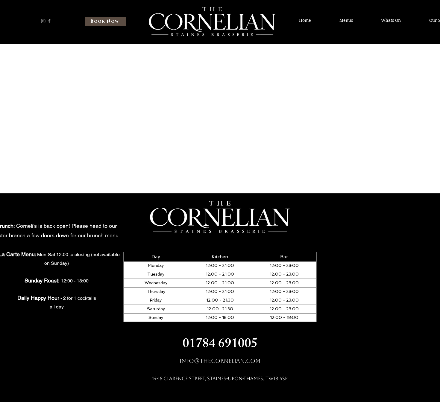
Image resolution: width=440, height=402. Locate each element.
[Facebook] (49, 21)
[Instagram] (43, 21)
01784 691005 (220, 345)
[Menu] (28, 25)
